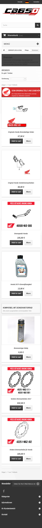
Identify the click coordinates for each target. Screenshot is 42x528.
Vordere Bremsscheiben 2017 (21, 399)
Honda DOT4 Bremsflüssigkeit (21, 284)
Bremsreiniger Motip (21, 348)
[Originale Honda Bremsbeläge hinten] (21, 114)
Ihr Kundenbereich (8, 508)
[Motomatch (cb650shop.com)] (21, 11)
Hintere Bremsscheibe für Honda (21, 449)
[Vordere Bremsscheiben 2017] (21, 380)
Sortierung (5, 78)
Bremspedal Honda (21, 233)
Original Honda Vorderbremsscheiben (21, 183)
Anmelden (36, 2)
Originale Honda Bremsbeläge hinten (21, 132)
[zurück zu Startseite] (4, 50)
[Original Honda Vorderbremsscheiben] (21, 164)
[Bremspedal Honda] (21, 215)
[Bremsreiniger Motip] (21, 330)
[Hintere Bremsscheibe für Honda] (21, 431)
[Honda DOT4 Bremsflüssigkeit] (21, 266)
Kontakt (20, 2)
